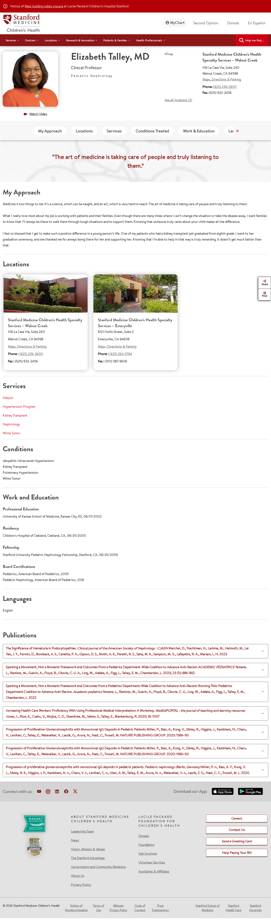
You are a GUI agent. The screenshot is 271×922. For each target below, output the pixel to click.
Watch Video (38, 114)
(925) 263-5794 (120, 354)
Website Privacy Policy (118, 908)
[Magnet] (34, 824)
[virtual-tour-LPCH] (39, 792)
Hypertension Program (19, 406)
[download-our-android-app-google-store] (250, 791)
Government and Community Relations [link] (98, 867)
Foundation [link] (146, 845)
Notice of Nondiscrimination (76, 908)
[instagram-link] (48, 792)
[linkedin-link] (57, 792)
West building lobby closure (44, 6)
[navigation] (135, 40)
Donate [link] (233, 22)
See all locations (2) (178, 100)
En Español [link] (256, 22)
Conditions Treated (152, 131)
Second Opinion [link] (205, 22)
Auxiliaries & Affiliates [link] (153, 871)
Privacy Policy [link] (81, 884)
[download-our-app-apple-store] (223, 791)
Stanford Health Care (233, 908)
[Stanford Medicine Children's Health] (21, 22)
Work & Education (199, 131)
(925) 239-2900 (225, 86)
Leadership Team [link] (82, 831)
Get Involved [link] (147, 853)
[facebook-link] (66, 792)
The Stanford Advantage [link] (88, 858)
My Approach (50, 131)
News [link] (75, 840)
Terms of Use (98, 908)
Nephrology (11, 424)
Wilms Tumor (11, 433)
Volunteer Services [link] (151, 862)
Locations (84, 131)
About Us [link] (77, 876)
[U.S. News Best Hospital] (34, 847)
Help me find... (254, 40)
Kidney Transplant (15, 415)
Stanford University (255, 908)
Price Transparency (160, 908)
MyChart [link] (177, 22)
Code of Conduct (140, 908)
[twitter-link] (75, 792)
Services (114, 131)
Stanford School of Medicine (208, 908)
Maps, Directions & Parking (221, 79)
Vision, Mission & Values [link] (88, 849)
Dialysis (8, 397)
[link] (258, 23)
